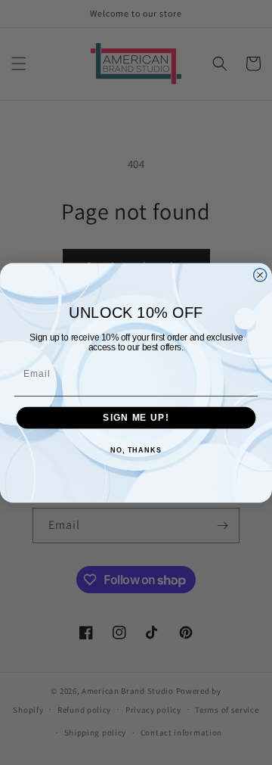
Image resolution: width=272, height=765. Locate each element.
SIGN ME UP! (135, 416)
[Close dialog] (260, 274)
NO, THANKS (136, 450)
